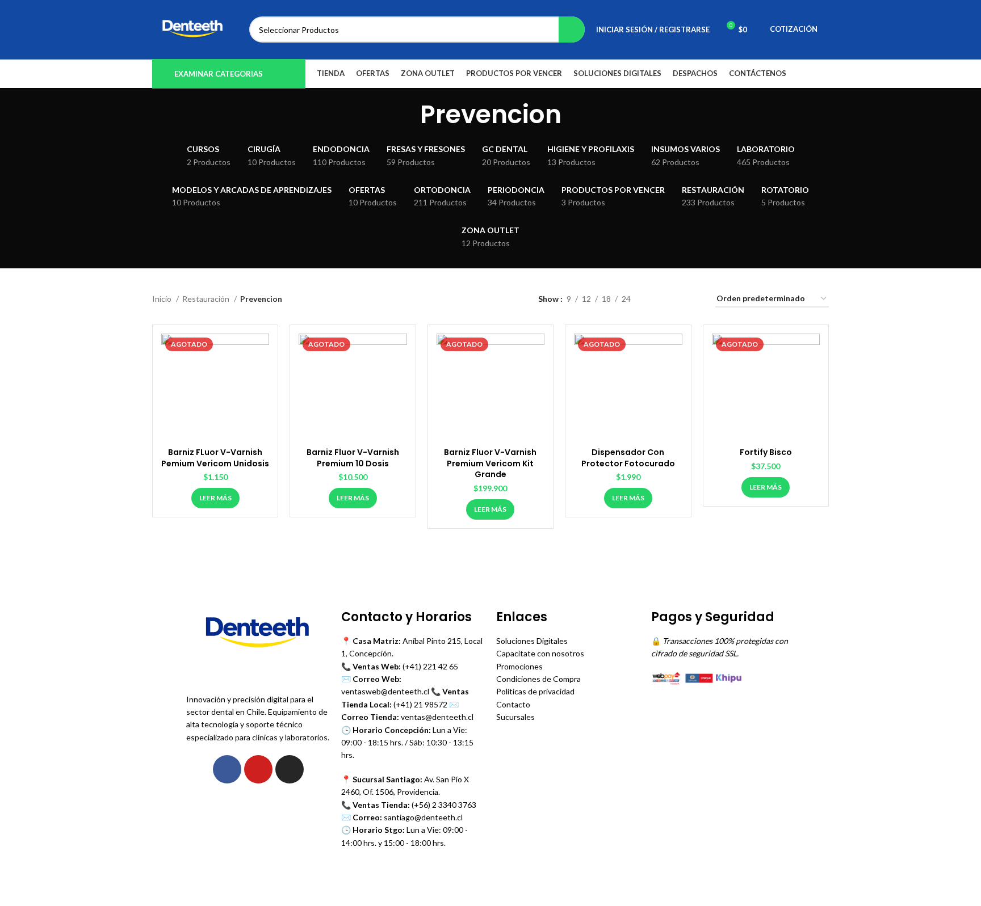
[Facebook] (227, 769)
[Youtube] (258, 769)
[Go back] (406, 115)
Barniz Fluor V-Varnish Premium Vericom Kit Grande (490, 463)
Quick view (260, 352)
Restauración (206, 299)
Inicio (162, 299)
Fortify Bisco (766, 452)
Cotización (794, 28)
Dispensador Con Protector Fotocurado (628, 457)
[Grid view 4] (692, 299)
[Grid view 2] (657, 299)
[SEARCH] (572, 29)
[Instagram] (289, 769)
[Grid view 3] (674, 299)
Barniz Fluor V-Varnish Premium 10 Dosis (353, 457)
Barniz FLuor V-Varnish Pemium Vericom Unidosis (215, 457)
